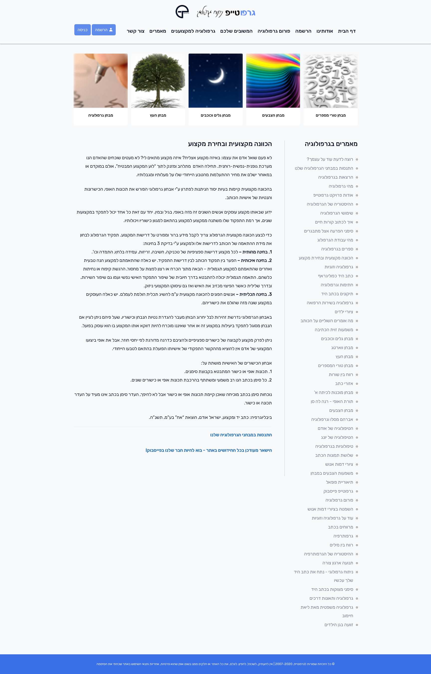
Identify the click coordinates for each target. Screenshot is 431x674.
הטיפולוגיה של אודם (335, 428)
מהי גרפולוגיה (341, 186)
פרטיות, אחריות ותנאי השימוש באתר (146, 664)
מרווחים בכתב (340, 527)
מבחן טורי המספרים (335, 365)
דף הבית (347, 31)
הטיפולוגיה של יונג (337, 437)
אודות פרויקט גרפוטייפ (333, 195)
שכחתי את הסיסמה (109, 664)
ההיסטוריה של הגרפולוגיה (330, 204)
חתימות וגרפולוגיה (337, 285)
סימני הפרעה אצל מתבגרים (328, 231)
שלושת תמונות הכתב (334, 455)
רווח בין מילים (341, 545)
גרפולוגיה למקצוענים (193, 31)
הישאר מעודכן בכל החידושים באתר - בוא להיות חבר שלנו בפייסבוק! (209, 450)
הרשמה (303, 31)
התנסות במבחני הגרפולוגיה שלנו (241, 435)
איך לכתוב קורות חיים (334, 222)
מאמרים (157, 31)
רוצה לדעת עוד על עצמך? (330, 159)
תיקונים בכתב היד (337, 294)
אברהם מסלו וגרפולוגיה (332, 419)
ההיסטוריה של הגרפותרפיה (328, 554)
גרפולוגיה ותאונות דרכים (331, 598)
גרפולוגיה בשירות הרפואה (330, 302)
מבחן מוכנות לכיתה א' (333, 392)
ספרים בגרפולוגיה (337, 249)
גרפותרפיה (343, 536)
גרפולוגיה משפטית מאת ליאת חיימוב (327, 611)
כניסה (83, 29)
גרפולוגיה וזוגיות (338, 267)
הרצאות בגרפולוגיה (335, 177)
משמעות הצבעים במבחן (332, 473)
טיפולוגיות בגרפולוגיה (334, 446)
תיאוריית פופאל (339, 482)
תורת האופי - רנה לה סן (332, 401)
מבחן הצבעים (341, 410)
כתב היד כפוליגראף (335, 276)
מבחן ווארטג (342, 347)
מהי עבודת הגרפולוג (335, 240)
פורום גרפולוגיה (274, 31)
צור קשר (135, 31)
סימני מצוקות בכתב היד (332, 589)
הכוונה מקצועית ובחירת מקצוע (326, 258)
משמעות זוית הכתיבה (334, 329)
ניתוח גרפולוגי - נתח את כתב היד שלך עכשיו (323, 576)
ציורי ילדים (344, 311)
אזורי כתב (344, 383)
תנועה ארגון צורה (338, 563)
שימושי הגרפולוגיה (336, 213)
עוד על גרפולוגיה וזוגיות (332, 518)
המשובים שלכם (236, 31)
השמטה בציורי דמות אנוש (330, 509)
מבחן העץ (344, 356)
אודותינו (325, 31)
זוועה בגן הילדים (338, 624)
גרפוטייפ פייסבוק (338, 491)
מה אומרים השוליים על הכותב (327, 320)
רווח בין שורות (341, 374)
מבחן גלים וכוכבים (337, 338)
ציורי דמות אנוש (339, 464)
